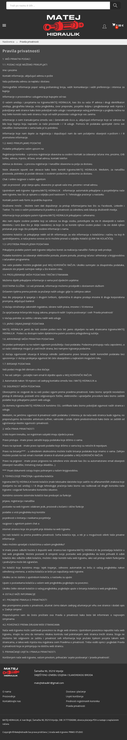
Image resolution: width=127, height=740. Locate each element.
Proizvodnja (8, 696)
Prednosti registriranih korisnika (83, 701)
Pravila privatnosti (75, 706)
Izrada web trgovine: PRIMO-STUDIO (66, 732)
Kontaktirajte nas (11, 701)
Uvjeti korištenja (74, 696)
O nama (6, 691)
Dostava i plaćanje (76, 691)
